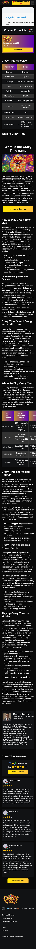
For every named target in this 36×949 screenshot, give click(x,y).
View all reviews (18, 880)
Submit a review (18, 772)
